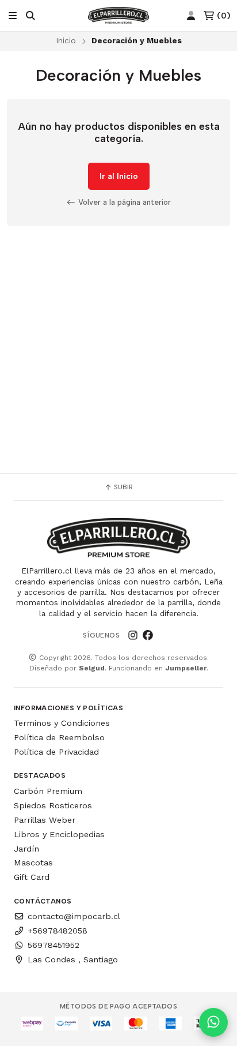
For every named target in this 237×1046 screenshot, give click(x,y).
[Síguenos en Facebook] (148, 635)
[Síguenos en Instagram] (133, 635)
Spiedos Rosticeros (53, 805)
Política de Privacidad (56, 751)
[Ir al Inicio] (118, 15)
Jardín (26, 848)
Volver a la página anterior (123, 202)
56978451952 (53, 945)
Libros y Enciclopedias (59, 834)
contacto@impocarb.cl (74, 916)
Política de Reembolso (59, 737)
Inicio (66, 40)
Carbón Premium (48, 791)
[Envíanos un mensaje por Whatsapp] (213, 1022)
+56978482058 (57, 930)
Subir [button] (122, 487)
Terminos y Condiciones (62, 723)
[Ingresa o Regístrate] (191, 16)
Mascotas (33, 862)
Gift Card (31, 877)
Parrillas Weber (44, 819)
